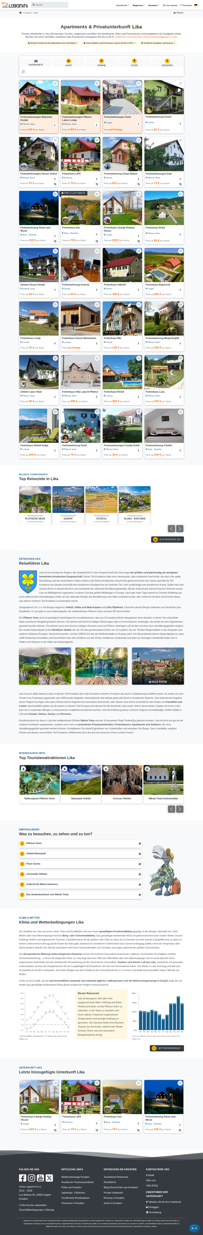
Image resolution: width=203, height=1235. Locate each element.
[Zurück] (23, 97)
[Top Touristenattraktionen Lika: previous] (171, 809)
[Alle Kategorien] (23, 71)
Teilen (179, 13)
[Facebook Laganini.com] (22, 1178)
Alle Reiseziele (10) (170, 539)
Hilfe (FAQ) (152, 1185)
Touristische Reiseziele (116, 1177)
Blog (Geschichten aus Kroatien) (121, 1187)
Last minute (171, 5)
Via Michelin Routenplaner (75, 1198)
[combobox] (49, 5)
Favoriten (187, 5)
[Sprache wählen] (197, 5)
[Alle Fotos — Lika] (158, 666)
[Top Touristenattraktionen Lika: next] (180, 809)
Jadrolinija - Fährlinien (73, 1192)
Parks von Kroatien (71, 1187)
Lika (39, 607)
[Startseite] (20, 13)
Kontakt (150, 1175)
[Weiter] (54, 97)
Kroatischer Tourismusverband (77, 1182)
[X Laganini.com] (49, 1178)
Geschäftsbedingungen (31, 1210)
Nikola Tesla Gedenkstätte (163, 798)
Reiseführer (110, 1182)
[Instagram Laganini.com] (31, 1178)
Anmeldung (154, 1212)
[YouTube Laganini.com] (40, 1178)
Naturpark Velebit (81, 798)
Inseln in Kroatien (113, 1203)
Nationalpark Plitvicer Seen (39, 798)
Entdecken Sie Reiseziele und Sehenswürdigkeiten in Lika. (146, 37)
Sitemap (49, 1210)
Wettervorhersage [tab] (169, 1048)
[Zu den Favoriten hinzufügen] (55, 83)
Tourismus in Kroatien (72, 1203)
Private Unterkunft (113, 1192)
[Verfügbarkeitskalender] (55, 183)
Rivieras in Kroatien (114, 1198)
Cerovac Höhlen (122, 798)
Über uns (151, 1180)
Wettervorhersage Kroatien (75, 1177)
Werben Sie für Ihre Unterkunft (164, 1202)
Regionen (138, 5)
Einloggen (153, 1207)
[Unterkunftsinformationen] (54, 124)
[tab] (80, 844)
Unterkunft (121, 5)
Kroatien (152, 5)
